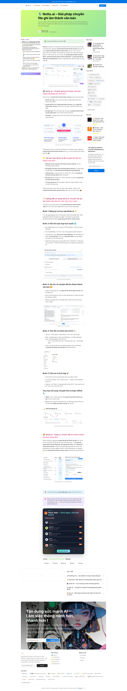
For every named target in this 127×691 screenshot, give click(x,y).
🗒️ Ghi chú (90, 77)
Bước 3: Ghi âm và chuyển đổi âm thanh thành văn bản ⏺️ (31, 58)
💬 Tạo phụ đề (101, 98)
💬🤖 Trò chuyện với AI (80, 676)
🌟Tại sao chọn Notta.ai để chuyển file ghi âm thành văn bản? (31, 45)
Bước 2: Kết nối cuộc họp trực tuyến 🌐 (31, 55)
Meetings (68, 559)
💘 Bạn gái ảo (91, 80)
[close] (125, 2)
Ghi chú (45, 559)
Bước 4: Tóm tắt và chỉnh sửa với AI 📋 (31, 61)
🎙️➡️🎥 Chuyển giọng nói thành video (38, 673)
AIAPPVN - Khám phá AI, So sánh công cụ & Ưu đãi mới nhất (61, 688)
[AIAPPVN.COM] (39, 31)
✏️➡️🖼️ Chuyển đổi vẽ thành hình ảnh (95, 676)
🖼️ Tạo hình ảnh (61, 673)
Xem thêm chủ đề (91, 109)
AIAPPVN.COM (44, 30)
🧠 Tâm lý (24, 679)
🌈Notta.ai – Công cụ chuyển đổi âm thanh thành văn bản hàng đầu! (30, 68)
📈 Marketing (40, 676)
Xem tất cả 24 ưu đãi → (63, 551)
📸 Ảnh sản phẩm (92, 89)
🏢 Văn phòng (97, 104)
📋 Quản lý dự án (51, 679)
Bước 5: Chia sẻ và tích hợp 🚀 (30, 63)
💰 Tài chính (76, 673)
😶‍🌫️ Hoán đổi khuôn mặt (93, 74)
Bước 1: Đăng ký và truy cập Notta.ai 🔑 (31, 52)
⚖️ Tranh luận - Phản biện (67, 676)
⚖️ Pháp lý (48, 676)
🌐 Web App (69, 673)
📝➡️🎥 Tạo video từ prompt (94, 101)
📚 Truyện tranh (92, 86)
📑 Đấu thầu (24, 676)
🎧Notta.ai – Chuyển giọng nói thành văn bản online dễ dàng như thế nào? (31, 42)
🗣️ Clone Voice (100, 80)
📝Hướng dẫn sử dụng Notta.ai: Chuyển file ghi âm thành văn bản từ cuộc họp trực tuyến (30, 48)
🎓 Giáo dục (98, 77)
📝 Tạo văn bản (32, 676)
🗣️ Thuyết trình (91, 98)
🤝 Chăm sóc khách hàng (87, 673)
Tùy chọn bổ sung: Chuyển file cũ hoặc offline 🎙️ (31, 65)
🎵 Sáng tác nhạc (92, 95)
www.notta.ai (51, 215)
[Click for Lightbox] (63, 74)
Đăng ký (103, 5)
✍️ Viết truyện (31, 679)
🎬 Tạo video (91, 92)
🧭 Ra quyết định (56, 676)
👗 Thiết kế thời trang (40, 679)
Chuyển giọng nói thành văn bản (56, 559)
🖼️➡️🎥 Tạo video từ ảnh (94, 83)
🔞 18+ (89, 104)
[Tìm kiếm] (97, 5)
